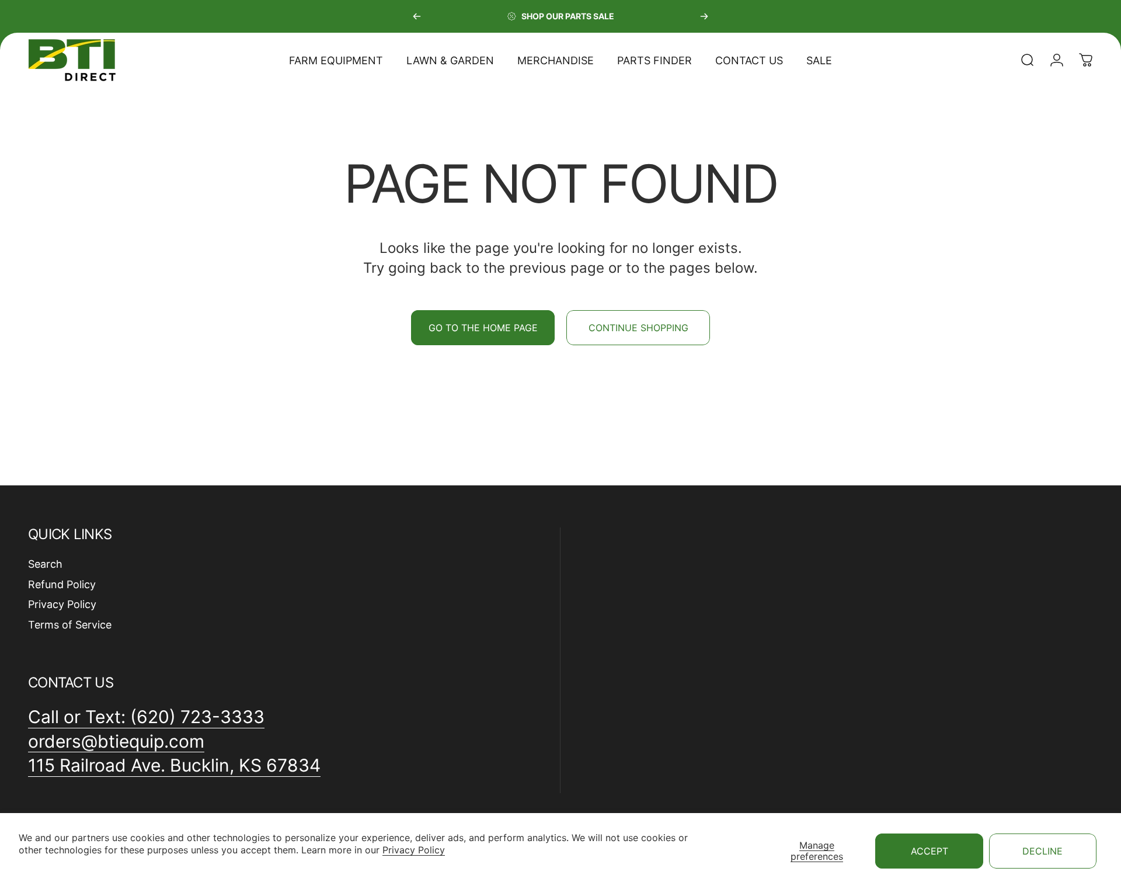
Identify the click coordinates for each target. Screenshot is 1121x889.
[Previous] (417, 16)
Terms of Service (70, 625)
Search (45, 564)
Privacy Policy (413, 850)
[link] (174, 766)
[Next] (704, 16)
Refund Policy (62, 584)
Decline (1042, 851)
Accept (929, 851)
